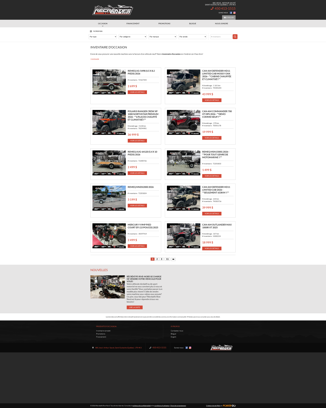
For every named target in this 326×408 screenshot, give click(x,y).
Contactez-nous (177, 331)
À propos (175, 326)
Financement (101, 337)
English (230, 17)
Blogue (173, 334)
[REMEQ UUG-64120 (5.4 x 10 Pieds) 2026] (109, 162)
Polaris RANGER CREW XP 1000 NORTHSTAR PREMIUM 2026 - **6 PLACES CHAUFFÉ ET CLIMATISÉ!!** (143, 115)
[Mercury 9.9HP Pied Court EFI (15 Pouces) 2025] (109, 235)
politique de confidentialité (142, 405)
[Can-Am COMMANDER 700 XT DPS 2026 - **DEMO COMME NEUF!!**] (183, 122)
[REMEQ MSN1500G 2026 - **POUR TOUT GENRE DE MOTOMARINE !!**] (183, 162)
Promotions (100, 334)
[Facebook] (231, 13)
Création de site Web (213, 405)
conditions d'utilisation (162, 405)
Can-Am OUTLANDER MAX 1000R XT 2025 (217, 226)
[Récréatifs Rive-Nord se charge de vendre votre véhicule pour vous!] (107, 286)
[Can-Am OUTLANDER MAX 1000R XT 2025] (183, 235)
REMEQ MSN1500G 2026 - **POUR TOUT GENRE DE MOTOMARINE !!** (215, 154)
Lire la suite (94, 59)
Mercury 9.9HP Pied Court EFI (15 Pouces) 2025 (143, 226)
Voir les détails (137, 92)
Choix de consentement (178, 405)
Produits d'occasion (106, 326)
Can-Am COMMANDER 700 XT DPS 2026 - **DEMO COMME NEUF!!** (217, 114)
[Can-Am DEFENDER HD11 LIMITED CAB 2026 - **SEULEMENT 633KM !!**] (183, 198)
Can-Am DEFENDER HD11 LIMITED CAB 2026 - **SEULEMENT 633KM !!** (216, 190)
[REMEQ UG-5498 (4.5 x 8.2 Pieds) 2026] (109, 81)
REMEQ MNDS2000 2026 (141, 187)
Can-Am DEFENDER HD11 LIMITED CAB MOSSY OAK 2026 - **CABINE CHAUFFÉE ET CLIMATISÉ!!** (216, 75)
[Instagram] (234, 13)
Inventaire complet (103, 331)
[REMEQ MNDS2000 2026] (109, 198)
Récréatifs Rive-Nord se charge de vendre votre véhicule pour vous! (144, 279)
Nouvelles (99, 270)
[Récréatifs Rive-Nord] (112, 10)
